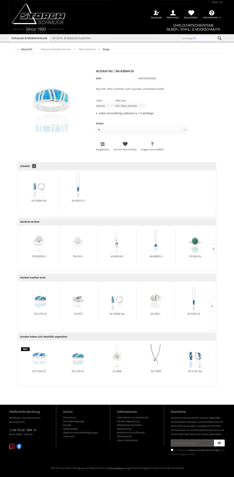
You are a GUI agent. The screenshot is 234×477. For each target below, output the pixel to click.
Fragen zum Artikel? (152, 149)
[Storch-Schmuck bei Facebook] (19, 446)
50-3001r (155, 313)
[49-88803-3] (156, 241)
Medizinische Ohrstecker (129, 425)
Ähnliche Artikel (29, 221)
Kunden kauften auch (33, 277)
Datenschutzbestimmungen (204, 450)
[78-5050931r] (39, 241)
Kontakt (67, 425)
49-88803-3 (156, 256)
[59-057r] (78, 298)
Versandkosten (116, 468)
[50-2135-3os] (195, 356)
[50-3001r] (155, 298)
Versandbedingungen (74, 421)
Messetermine (124, 428)
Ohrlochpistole (124, 436)
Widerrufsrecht (70, 428)
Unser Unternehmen (127, 440)
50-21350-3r (39, 371)
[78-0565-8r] (195, 241)
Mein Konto (173, 17)
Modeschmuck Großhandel (131, 432)
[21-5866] (117, 356)
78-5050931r (39, 256)
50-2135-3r (40, 313)
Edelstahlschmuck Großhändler (133, 417)
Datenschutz (69, 417)
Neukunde (156, 17)
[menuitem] (201, 38)
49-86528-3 (117, 256)
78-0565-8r (195, 256)
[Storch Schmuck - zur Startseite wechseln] (41, 12)
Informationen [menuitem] (210, 17)
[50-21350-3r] (39, 356)
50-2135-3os (195, 371)
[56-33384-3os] (39, 185)
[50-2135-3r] (40, 298)
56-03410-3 (78, 200)
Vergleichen (102, 149)
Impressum (69, 436)
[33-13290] (156, 356)
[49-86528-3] (117, 241)
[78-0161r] (78, 241)
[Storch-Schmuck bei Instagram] (12, 446)
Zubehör (27, 166)
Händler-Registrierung (128, 421)
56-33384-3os (39, 200)
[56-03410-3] (78, 185)
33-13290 (156, 371)
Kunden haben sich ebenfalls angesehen (43, 336)
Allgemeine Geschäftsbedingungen (80, 432)
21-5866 (116, 371)
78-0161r (78, 256)
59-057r (78, 313)
